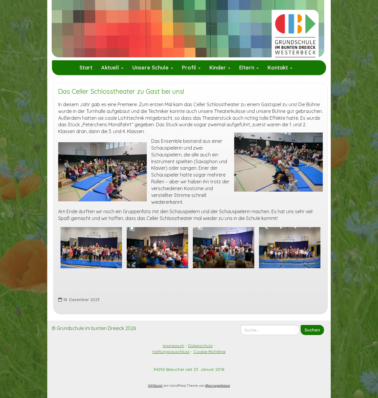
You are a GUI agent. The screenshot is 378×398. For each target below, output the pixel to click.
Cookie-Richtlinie (209, 351)
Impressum (173, 345)
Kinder (218, 67)
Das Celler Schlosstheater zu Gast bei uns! (121, 91)
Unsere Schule (151, 67)
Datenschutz (200, 345)
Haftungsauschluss (171, 351)
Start (85, 67)
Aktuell (110, 67)
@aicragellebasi (217, 386)
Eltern (247, 67)
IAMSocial (155, 386)
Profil (190, 67)
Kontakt (278, 67)
